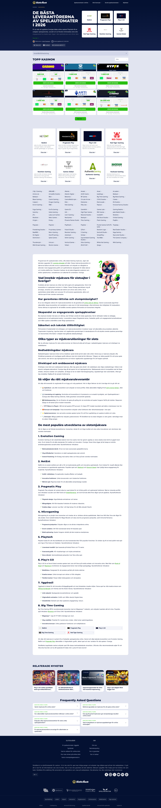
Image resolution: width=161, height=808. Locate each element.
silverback (68, 235)
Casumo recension (48, 86)
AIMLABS (52, 191)
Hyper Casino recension (112, 86)
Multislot (36, 217)
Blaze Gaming (37, 199)
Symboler (71, 748)
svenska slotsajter (59, 263)
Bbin (50, 197)
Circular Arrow (85, 199)
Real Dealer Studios (119, 230)
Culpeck (35, 202)
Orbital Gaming (118, 217)
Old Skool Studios (103, 217)
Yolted (67, 245)
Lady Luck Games (54, 215)
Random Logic (101, 230)
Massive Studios (86, 215)
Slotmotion (36, 238)
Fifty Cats (84, 205)
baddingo (100, 194)
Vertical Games (70, 242)
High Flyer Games (86, 212)
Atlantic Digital (69, 194)
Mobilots (116, 215)
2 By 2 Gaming (37, 191)
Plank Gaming (101, 220)
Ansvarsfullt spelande (103, 805)
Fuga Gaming (37, 209)
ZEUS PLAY (84, 245)
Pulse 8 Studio (69, 230)
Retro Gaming (53, 232)
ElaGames (84, 202)
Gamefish (84, 209)
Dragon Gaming (54, 202)
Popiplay (116, 225)
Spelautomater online (81, 2)
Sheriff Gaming (54, 235)
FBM (50, 205)
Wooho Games (54, 245)
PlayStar (83, 225)
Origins (35, 220)
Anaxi (99, 191)
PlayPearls (68, 225)
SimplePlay (100, 235)
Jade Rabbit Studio (119, 212)
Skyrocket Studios (119, 235)
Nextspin (84, 217)
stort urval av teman (112, 388)
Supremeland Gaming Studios (88, 239)
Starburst (81, 467)
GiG (66, 212)
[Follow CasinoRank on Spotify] (122, 774)
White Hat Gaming (103, 242)
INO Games (101, 212)
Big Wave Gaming (118, 197)
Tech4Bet (100, 238)
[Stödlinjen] (90, 790)
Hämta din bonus (48, 83)
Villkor (41, 805)
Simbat (83, 235)
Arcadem (116, 191)
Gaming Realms (118, 209)
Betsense (68, 197)
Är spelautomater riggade (70, 745)
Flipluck (99, 205)
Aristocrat (36, 194)
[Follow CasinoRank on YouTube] (118, 774)
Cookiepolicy (53, 805)
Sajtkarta (119, 805)
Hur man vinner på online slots (70, 754)
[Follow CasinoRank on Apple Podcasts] (126, 774)
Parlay (51, 220)
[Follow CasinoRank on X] (114, 774)
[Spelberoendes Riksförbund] (74, 790)
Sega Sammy (117, 232)
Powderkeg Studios (39, 230)
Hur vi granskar (94, 751)
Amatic (83, 191)
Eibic (66, 202)
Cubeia (115, 199)
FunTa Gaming (53, 209)
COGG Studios (101, 199)
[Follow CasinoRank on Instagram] (110, 774)
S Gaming (84, 232)
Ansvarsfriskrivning (69, 805)
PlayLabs (36, 225)
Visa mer (79, 119)
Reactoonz (48, 566)
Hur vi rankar (94, 754)
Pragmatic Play (50, 641)
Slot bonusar (97, 2)
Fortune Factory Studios (120, 205)
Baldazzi (115, 194)
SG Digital (36, 235)
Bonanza (51, 611)
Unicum (51, 242)
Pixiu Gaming (85, 220)
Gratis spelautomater (112, 2)
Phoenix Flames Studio (72, 220)
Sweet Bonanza (71, 492)
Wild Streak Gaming (39, 245)
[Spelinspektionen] (45, 790)
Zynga (99, 245)
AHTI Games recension (80, 112)
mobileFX (100, 215)
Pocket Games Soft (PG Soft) (104, 226)
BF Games (84, 197)
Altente (67, 191)
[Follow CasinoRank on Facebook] (106, 774)
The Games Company (120, 238)
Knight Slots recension (48, 112)
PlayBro (115, 220)
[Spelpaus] (57, 790)
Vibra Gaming (85, 242)
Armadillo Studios (54, 194)
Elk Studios (116, 202)
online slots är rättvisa (91, 303)
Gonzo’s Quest (91, 467)
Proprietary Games (55, 230)
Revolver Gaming (70, 232)
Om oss (94, 745)
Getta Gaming (53, 212)
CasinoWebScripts (71, 199)
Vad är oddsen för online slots (70, 751)
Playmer (51, 225)
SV (34, 774)
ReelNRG (36, 232)
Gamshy (35, 212)
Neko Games (53, 217)
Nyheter (125, 2)
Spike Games (53, 238)
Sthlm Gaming (69, 238)
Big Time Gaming (102, 197)
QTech (83, 230)
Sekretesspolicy (94, 748)
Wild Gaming (117, 242)
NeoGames (68, 217)
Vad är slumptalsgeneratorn (71, 757)
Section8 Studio (102, 232)
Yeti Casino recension (80, 86)
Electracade (101, 202)
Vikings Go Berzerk (44, 588)
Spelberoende (86, 805)
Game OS (68, 209)
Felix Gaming (69, 205)
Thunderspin (37, 242)
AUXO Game (85, 194)
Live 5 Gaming (69, 215)
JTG (34, 215)
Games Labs (101, 209)
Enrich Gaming (37, 205)
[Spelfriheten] (105, 790)
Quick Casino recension (112, 112)
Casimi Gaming (54, 199)
